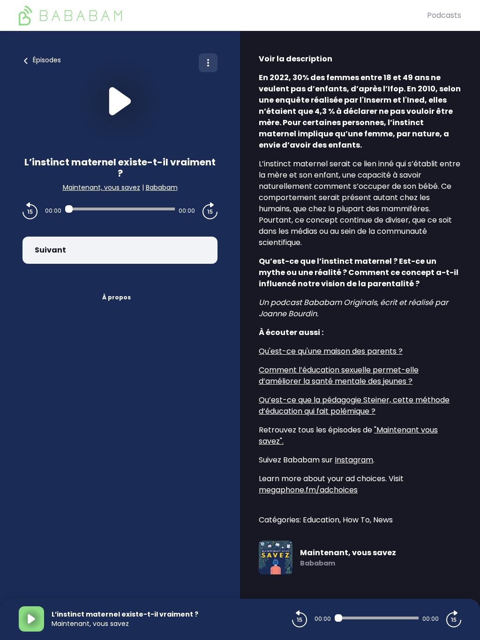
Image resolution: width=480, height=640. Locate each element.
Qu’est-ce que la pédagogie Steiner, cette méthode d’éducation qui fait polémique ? (354, 405)
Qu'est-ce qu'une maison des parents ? (331, 351)
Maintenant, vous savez (101, 187)
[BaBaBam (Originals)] (223, 15)
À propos (116, 297)
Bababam (162, 187)
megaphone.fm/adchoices (308, 489)
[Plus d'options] (208, 62)
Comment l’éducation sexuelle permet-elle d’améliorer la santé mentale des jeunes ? (339, 376)
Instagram (354, 459)
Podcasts (444, 15)
